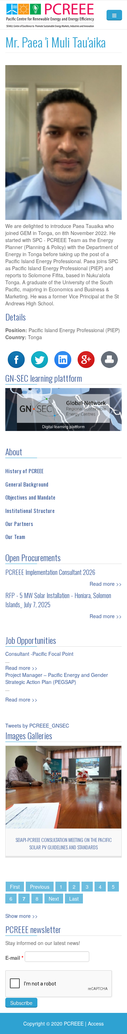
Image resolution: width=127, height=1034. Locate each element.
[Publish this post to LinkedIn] (62, 358)
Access (96, 1023)
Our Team (15, 536)
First (15, 886)
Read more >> (106, 583)
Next (54, 898)
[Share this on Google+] (86, 358)
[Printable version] (109, 358)
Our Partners (19, 523)
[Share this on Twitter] (39, 358)
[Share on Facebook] (16, 358)
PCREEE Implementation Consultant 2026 (50, 572)
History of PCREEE (24, 471)
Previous (39, 886)
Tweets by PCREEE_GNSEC (37, 725)
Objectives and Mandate (30, 497)
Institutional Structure (30, 510)
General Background (26, 484)
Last (74, 898)
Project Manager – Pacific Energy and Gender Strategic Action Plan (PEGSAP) (56, 678)
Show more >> (21, 915)
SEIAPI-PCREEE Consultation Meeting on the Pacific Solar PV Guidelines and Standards (64, 843)
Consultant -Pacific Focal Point (39, 653)
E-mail (14, 957)
